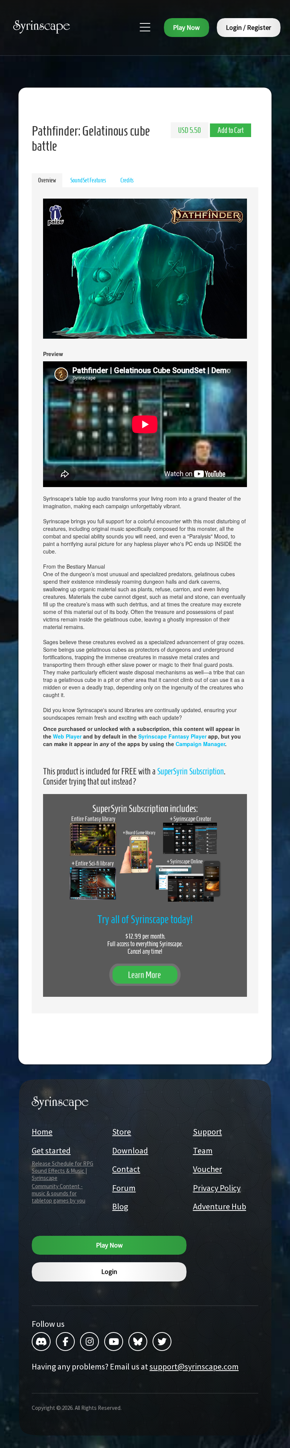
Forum (124, 1188)
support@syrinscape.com (194, 1366)
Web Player (67, 736)
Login (109, 1271)
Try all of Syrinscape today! (145, 919)
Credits (127, 180)
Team (203, 1150)
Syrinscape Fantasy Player (172, 736)
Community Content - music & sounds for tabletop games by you (58, 1193)
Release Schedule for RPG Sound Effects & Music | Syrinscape (62, 1170)
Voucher (207, 1169)
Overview (47, 180)
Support (207, 1131)
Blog (120, 1206)
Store (121, 1131)
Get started (51, 1150)
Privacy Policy (217, 1188)
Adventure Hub (219, 1206)
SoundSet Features (88, 180)
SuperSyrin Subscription (190, 771)
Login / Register (248, 27)
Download (130, 1150)
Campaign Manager (200, 744)
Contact (126, 1169)
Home (42, 1131)
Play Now (186, 27)
